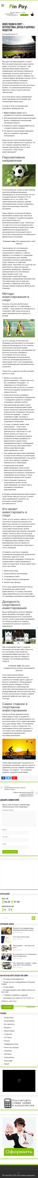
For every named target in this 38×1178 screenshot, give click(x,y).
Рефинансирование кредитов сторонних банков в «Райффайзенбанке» (23, 793)
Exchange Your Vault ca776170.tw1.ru (18, 998)
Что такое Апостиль (21, 937)
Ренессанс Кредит (11, 1047)
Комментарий (8, 810)
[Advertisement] (17, 874)
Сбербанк (8, 1051)
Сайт (4, 844)
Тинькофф (8, 1061)
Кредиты (7, 1027)
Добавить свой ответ (9, 1001)
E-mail (5, 837)
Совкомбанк (9, 1057)
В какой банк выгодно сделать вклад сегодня (15, 787)
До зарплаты (9, 1024)
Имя (4, 830)
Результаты (30, 1007)
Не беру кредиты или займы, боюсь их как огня (18, 991)
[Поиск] (33, 918)
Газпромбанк (9, 1021)
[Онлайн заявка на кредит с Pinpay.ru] (19, 5)
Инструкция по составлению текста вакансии (24, 955)
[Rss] (19, 1172)
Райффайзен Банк (11, 1044)
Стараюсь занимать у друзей (15, 995)
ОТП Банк (8, 1037)
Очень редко (8, 987)
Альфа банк (9, 1017)
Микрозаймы (9, 1031)
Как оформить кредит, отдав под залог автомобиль (24, 964)
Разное (7, 1041)
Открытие (8, 1034)
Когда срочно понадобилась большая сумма (18, 983)
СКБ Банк (8, 1054)
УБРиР (6, 1064)
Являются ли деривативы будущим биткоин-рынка (23, 929)
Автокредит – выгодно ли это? (23, 946)
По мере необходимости (13, 979)
